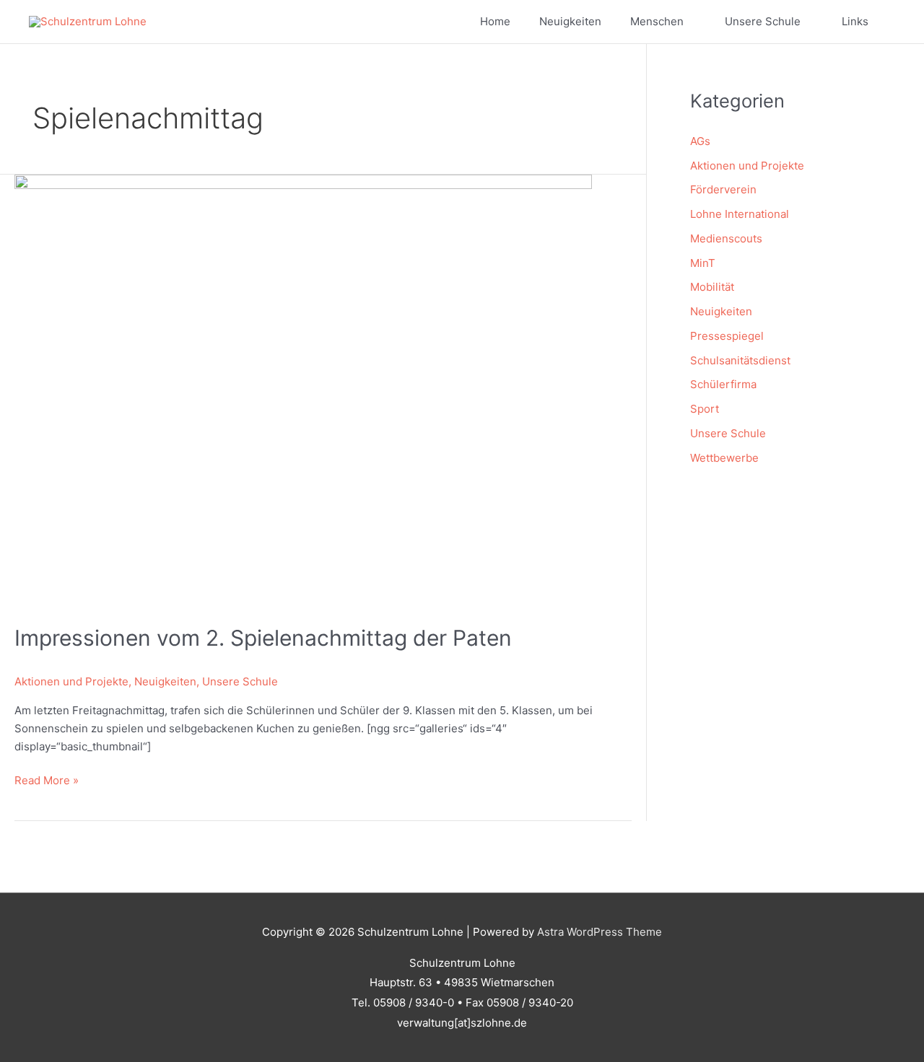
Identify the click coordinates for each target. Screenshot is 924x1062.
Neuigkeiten (570, 21)
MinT (702, 263)
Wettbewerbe (724, 458)
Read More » (46, 781)
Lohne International (739, 214)
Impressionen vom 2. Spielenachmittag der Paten (263, 638)
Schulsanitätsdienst (740, 360)
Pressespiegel (727, 336)
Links (855, 21)
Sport (704, 409)
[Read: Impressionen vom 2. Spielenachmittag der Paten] (303, 390)
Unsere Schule (763, 21)
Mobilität (712, 287)
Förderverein (723, 189)
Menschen (657, 21)
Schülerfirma (723, 384)
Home (495, 21)
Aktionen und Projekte (71, 681)
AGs (700, 141)
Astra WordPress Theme (599, 932)
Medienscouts (726, 238)
